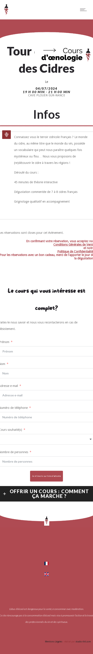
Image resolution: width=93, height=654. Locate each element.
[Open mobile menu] (84, 9)
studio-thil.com (83, 641)
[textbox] (46, 439)
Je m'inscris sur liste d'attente (46, 476)
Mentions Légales (53, 641)
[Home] (6, 13)
